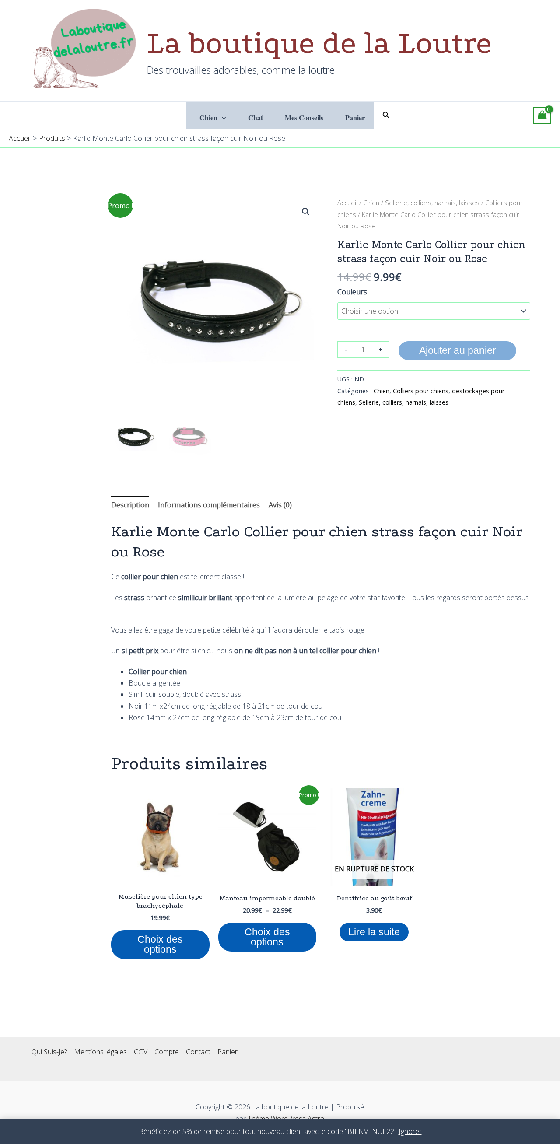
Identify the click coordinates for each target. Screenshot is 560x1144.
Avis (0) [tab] (280, 505)
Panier (355, 117)
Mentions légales (100, 1052)
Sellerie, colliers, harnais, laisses (432, 202)
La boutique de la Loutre (319, 43)
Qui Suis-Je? (49, 1052)
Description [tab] (130, 505)
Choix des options (160, 944)
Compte (166, 1052)
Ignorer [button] (410, 1131)
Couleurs (352, 292)
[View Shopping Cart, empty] (542, 115)
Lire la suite (374, 932)
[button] (221, 118)
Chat (255, 117)
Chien (208, 117)
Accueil (347, 202)
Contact (198, 1052)
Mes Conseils (304, 117)
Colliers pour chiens (420, 391)
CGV (140, 1052)
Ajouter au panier (457, 350)
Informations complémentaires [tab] (209, 505)
